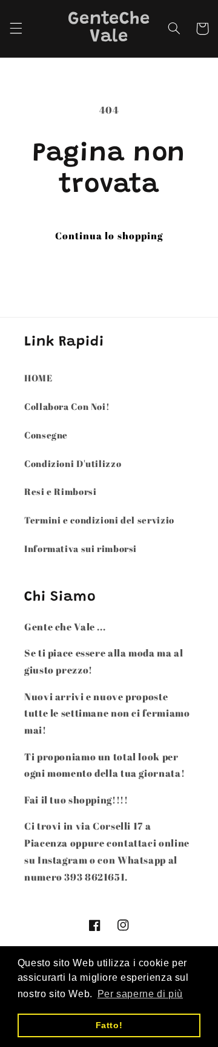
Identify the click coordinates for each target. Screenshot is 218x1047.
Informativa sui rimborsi (80, 548)
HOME (38, 378)
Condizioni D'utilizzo (72, 463)
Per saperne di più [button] (140, 994)
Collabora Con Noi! (67, 406)
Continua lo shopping (109, 235)
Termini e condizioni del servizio (99, 520)
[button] (16, 29)
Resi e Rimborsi (60, 491)
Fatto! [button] (109, 1025)
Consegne (46, 435)
